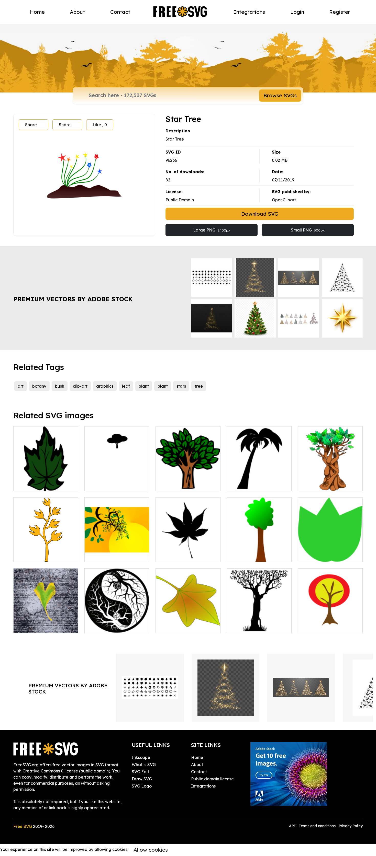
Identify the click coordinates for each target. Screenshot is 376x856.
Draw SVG (142, 778)
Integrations (249, 12)
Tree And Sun (103, 555)
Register (339, 12)
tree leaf (311, 555)
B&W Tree (100, 484)
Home (37, 12)
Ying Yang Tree (105, 626)
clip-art (80, 386)
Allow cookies (151, 850)
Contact (120, 12)
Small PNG (308, 230)
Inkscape (141, 757)
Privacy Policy (351, 826)
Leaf (23, 484)
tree (199, 386)
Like (100, 124)
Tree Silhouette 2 (249, 626)
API (293, 826)
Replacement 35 (319, 626)
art (21, 386)
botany (39, 386)
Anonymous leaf (177, 626)
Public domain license (212, 778)
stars (181, 386)
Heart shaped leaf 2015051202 (46, 623)
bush (59, 386)
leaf (126, 386)
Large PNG (211, 230)
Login (297, 12)
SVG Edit (140, 771)
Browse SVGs (280, 95)
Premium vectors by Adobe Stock (72, 299)
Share (31, 124)
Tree (236, 555)
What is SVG (144, 764)
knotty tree (314, 484)
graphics (104, 386)
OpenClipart (284, 199)
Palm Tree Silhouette (252, 484)
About (77, 12)
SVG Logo (142, 786)
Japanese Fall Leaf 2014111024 (188, 552)
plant (144, 386)
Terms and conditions (317, 826)
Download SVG (259, 214)
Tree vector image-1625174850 (188, 481)
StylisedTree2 (32, 555)
